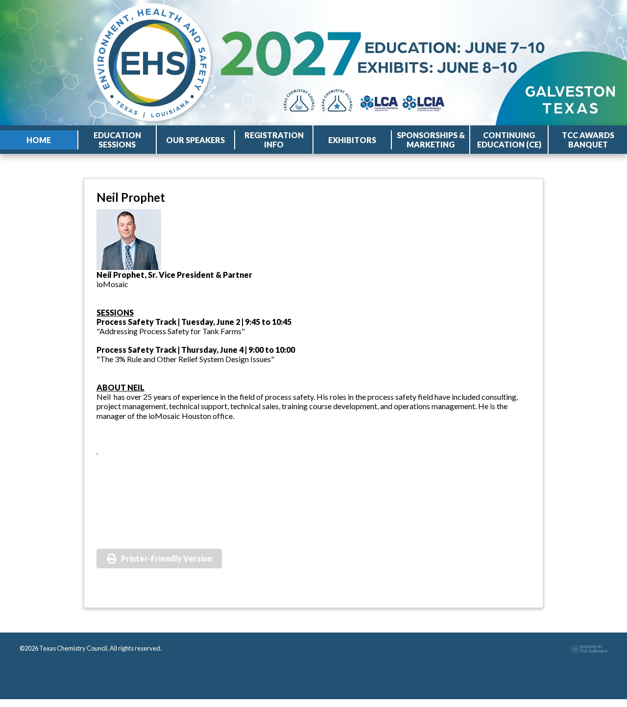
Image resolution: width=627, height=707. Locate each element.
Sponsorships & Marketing (431, 139)
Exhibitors (352, 140)
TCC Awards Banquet (588, 139)
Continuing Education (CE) (509, 139)
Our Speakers (195, 140)
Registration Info (274, 139)
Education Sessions (117, 139)
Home (38, 140)
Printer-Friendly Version (166, 558)
